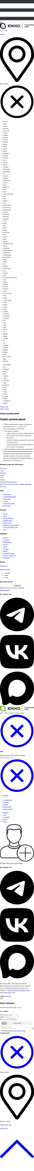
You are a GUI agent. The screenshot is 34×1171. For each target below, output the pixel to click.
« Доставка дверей (23, 484)
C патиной (5, 501)
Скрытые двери (7, 506)
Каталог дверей (7, 494)
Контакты (5, 537)
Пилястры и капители (8, 518)
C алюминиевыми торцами (9, 497)
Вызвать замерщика (8, 809)
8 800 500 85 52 (4, 1128)
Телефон (2, 1017)
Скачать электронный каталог (10, 527)
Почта (1, 1019)
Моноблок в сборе (7, 520)
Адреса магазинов (7, 800)
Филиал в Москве (7, 542)
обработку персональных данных (17, 1031)
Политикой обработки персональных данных (19, 990)
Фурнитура (5, 813)
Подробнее (8, 996)
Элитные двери (7, 499)
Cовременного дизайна (8, 503)
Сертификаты (6, 558)
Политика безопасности (9, 553)
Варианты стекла (7, 523)
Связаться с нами (4, 407)
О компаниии (6, 817)
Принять (3, 996)
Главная (2, 409)
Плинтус (5, 516)
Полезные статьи (12, 482)
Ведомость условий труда (9, 556)
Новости (5, 544)
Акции (4, 530)
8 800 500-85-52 (4, 566)
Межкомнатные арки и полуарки (11, 525)
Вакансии (5, 551)
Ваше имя (2, 1015)
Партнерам (6, 549)
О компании (6, 540)
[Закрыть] (1, 998)
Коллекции (5, 795)
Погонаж (5, 514)
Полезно (7, 409)
